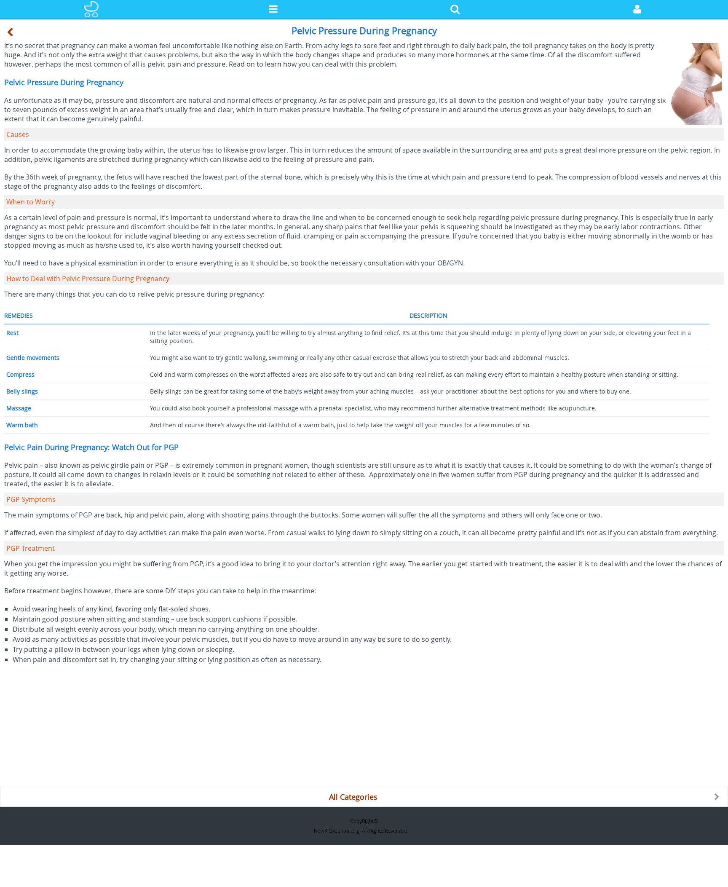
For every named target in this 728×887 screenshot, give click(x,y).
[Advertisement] (253, 728)
